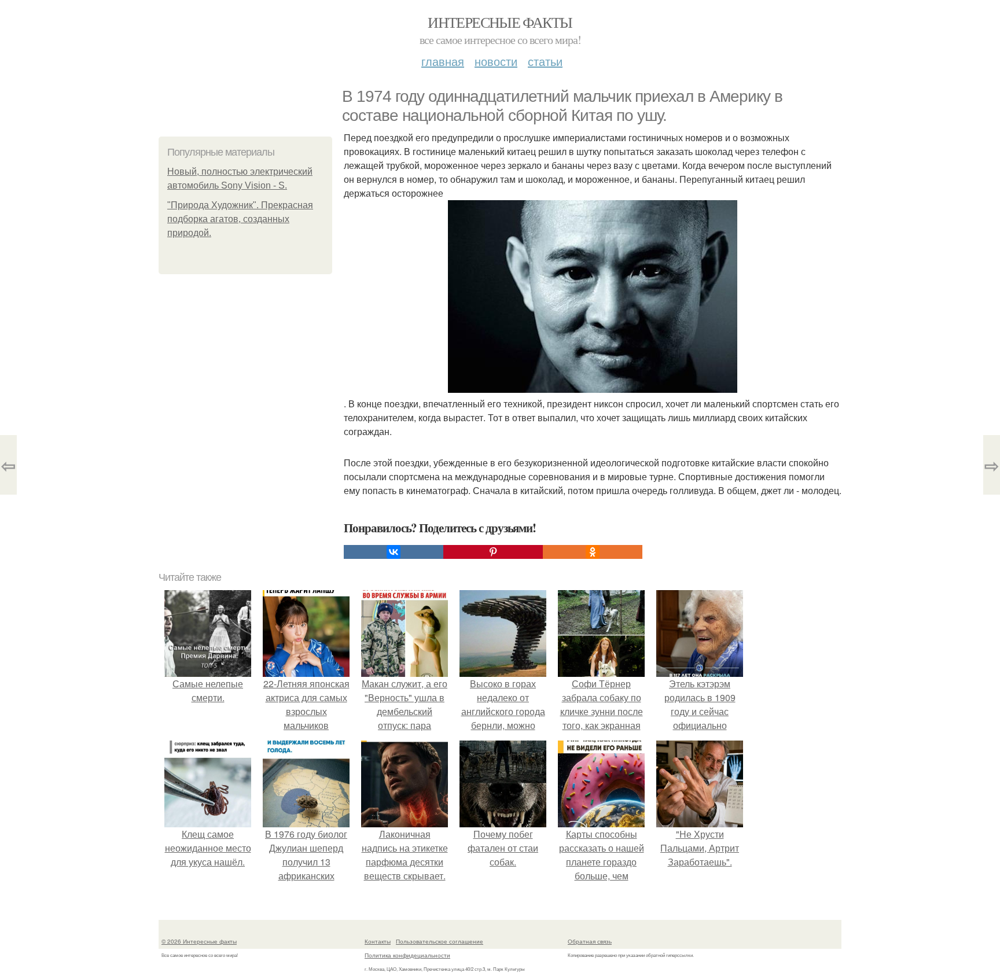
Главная (442, 61)
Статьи (545, 61)
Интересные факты (500, 22)
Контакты (378, 941)
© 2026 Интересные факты (199, 941)
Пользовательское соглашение (439, 941)
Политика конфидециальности (407, 955)
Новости (496, 61)
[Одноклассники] (592, 552)
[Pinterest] (493, 552)
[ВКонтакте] (393, 552)
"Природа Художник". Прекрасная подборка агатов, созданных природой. (240, 219)
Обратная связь (590, 941)
